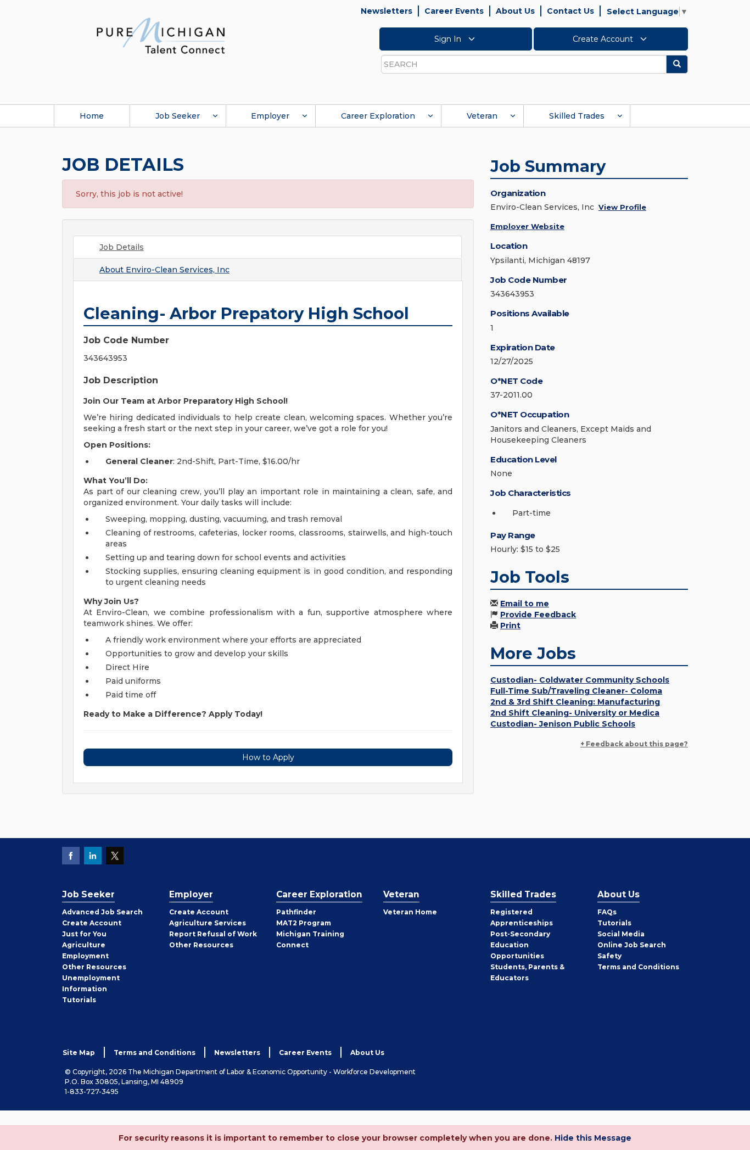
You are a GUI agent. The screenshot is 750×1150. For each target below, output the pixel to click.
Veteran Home (410, 912)
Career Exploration (378, 116)
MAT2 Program (303, 923)
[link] (161, 35)
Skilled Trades (577, 116)
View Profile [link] (622, 207)
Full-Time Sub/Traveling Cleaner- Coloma (576, 691)
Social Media (621, 934)
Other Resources (94, 967)
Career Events (454, 11)
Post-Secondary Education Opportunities (520, 945)
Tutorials (79, 1000)
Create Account (604, 39)
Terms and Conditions (638, 967)
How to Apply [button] (268, 757)
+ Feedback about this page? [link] (634, 744)
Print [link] (510, 625)
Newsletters (386, 11)
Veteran (482, 116)
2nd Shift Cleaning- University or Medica (574, 713)
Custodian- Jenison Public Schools (562, 724)
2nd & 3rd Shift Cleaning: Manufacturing (575, 702)
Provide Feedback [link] (538, 614)
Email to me (524, 604)
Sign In (448, 39)
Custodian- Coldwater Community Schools (579, 680)
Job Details (121, 247)
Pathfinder (296, 912)
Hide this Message (593, 1138)
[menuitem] (92, 116)
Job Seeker (177, 116)
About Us (515, 11)
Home (92, 116)
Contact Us (570, 11)
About (164, 270)
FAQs (607, 912)
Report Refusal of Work (213, 934)
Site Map (79, 1052)
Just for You (84, 934)
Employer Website (527, 226)
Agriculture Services (207, 923)
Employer (270, 116)
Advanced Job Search (102, 912)
